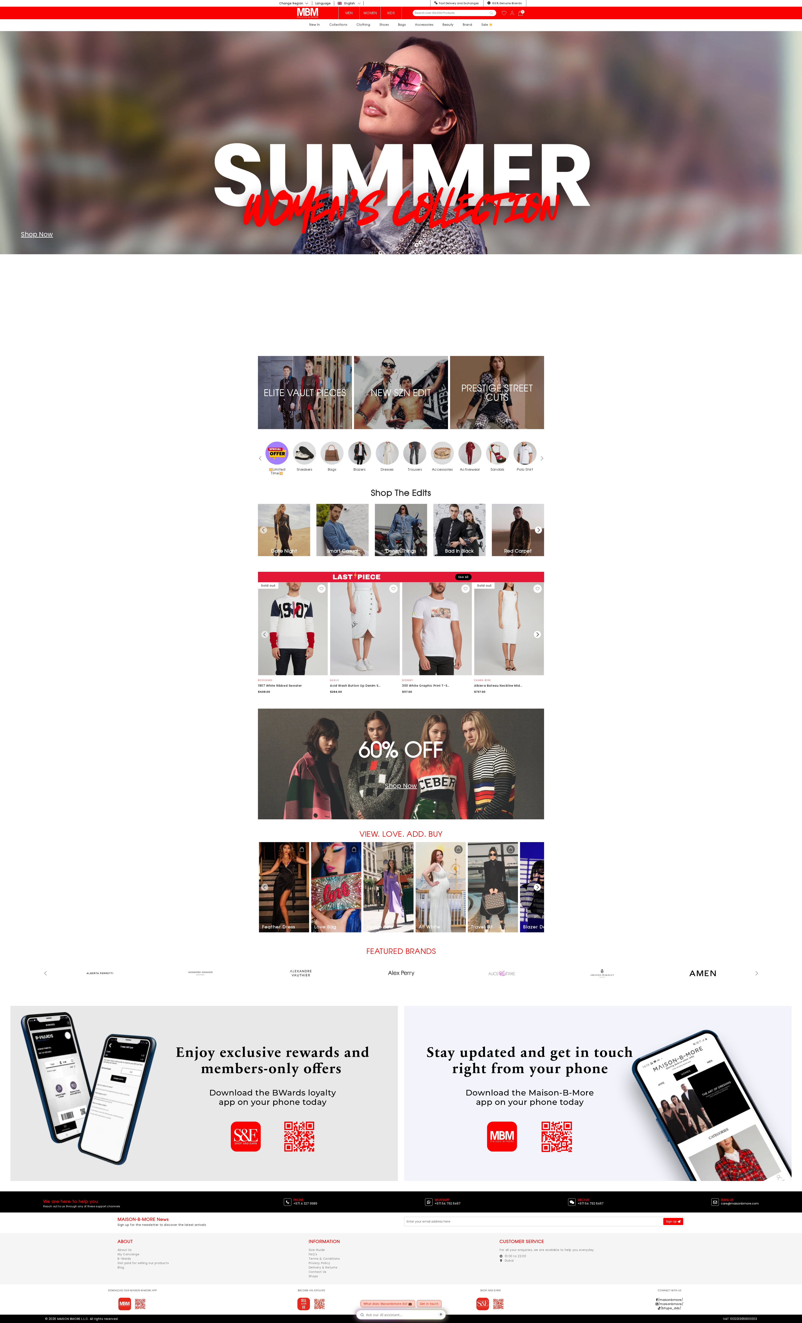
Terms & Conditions (324, 1259)
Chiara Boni (482, 680)
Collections (338, 24)
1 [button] (395, 338)
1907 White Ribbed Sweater (280, 686)
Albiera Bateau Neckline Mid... (498, 686)
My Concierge (128, 1254)
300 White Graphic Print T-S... (425, 686)
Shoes (384, 24)
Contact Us (317, 1272)
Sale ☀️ (487, 24)
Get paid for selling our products (143, 1263)
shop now (37, 325)
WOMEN (370, 13)
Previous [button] (45, 973)
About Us (125, 1250)
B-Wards (124, 1259)
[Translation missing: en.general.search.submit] (491, 12)
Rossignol (265, 680)
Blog (121, 1267)
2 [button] (401, 338)
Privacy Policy (319, 1263)
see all (463, 577)
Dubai (509, 1260)
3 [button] (407, 338)
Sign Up (672, 1221)
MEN (349, 13)
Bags (402, 24)
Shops (313, 1276)
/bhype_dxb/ (671, 1308)
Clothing (363, 24)
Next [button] (542, 458)
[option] (401, 187)
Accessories (424, 24)
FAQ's (313, 1254)
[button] (349, 3)
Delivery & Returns (323, 1267)
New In (314, 24)
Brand (467, 24)
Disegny (407, 680)
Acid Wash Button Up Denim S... (355, 686)
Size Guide (317, 1250)
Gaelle (334, 680)
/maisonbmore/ (670, 1300)
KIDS (391, 13)
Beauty (448, 24)
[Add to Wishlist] (321, 589)
